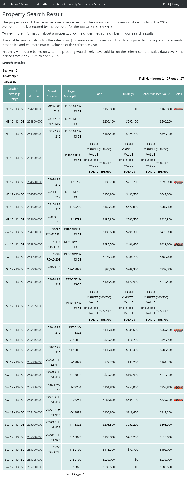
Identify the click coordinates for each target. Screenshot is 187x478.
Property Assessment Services (85, 4)
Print (166, 4)
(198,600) (105, 163)
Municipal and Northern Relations (42, 4)
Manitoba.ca (10, 4)
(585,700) (105, 311)
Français (177, 4)
